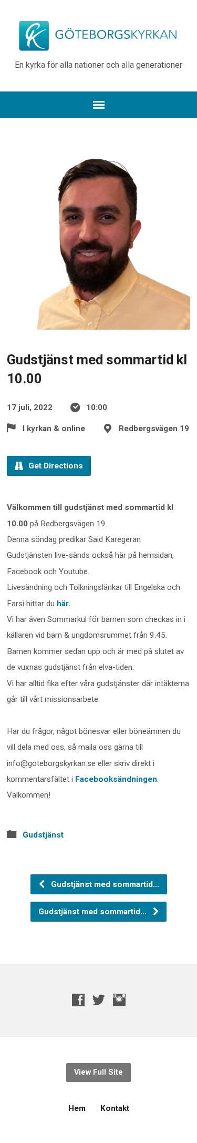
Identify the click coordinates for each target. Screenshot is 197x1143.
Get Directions (54, 466)
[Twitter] (98, 1000)
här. (63, 603)
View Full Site (98, 1072)
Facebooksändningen (116, 779)
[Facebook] (78, 1000)
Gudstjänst (43, 835)
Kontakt (114, 1108)
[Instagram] (119, 1000)
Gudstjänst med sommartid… (104, 884)
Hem (77, 1108)
